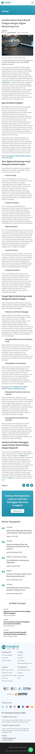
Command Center (7, 672)
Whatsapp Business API (25, 663)
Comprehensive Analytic (9, 675)
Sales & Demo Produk (24, 670)
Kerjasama (21, 675)
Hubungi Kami (17, 511)
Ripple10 (22, 455)
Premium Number (7, 681)
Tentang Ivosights (7, 655)
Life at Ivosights (6, 660)
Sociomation (21, 660)
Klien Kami (5, 658)
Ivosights (10, 478)
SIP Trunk (4, 678)
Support (20, 672)
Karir (19, 678)
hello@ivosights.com (9, 738)
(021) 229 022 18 (8, 740)
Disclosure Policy (25, 751)
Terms (16, 751)
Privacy (11, 751)
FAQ (6, 751)
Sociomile (20, 658)
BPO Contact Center (8, 670)
